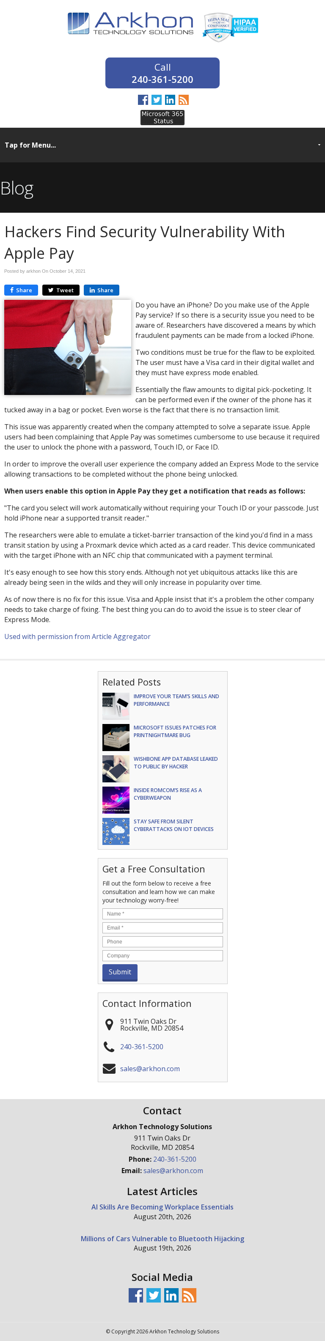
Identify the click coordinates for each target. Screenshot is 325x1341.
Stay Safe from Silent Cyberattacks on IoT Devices (174, 825)
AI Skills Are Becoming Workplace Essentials (162, 1207)
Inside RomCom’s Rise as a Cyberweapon (168, 794)
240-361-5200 (162, 78)
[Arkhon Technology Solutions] (130, 39)
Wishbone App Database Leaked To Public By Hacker (176, 762)
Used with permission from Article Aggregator (77, 636)
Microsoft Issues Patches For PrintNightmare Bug (175, 731)
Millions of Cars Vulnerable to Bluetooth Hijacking (162, 1238)
